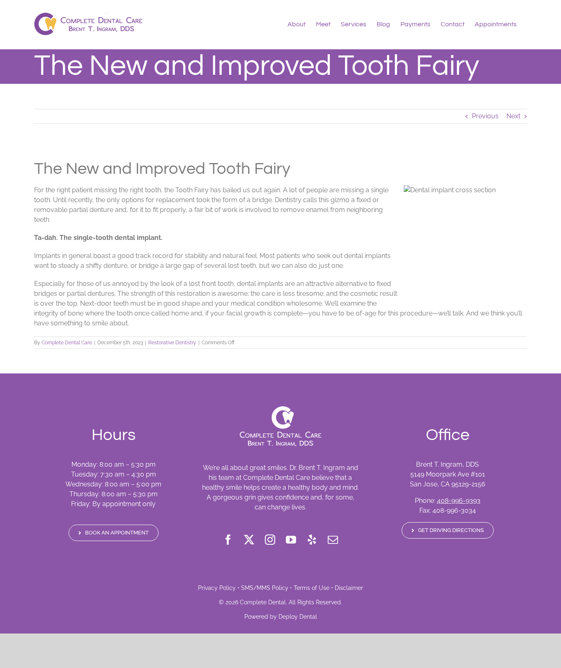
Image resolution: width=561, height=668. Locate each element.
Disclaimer (349, 588)
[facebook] (228, 539)
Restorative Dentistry (172, 343)
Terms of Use (311, 588)
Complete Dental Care (66, 343)
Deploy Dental (297, 616)
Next (513, 116)
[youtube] (291, 539)
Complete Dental (263, 602)
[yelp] (311, 539)
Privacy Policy (217, 588)
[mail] (332, 539)
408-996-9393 (459, 500)
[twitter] (249, 539)
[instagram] (270, 539)
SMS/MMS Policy (264, 588)
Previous (485, 116)
